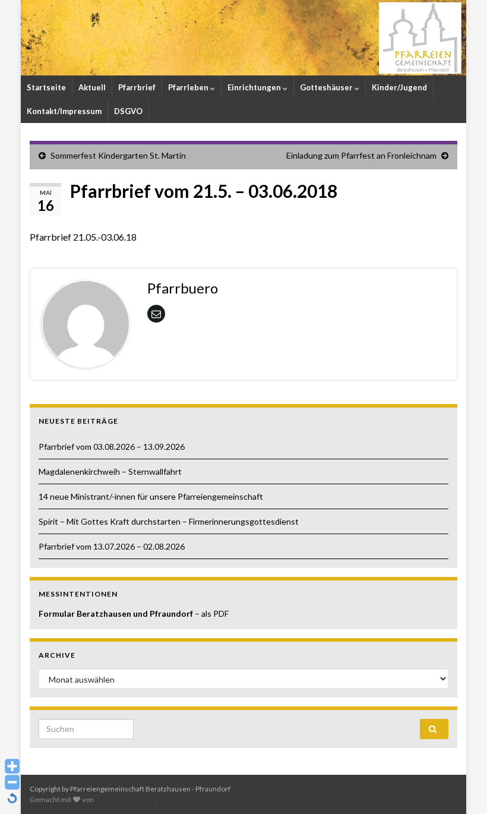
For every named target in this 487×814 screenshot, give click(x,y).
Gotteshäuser (327, 87)
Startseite (46, 87)
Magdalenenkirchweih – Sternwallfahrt (110, 471)
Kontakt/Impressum (64, 111)
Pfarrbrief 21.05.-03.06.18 (83, 236)
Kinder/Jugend (399, 87)
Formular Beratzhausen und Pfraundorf (117, 613)
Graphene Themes (125, 799)
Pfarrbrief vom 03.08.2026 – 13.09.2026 (112, 446)
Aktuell (92, 87)
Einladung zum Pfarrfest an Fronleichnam (361, 155)
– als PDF (212, 613)
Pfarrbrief (137, 87)
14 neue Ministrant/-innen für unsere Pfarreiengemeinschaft (151, 496)
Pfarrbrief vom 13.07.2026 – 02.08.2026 (112, 546)
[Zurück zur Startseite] (243, 37)
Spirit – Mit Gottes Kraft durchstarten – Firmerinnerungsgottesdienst (169, 521)
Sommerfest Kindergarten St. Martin (118, 155)
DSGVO (128, 111)
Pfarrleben (189, 87)
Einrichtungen (255, 87)
